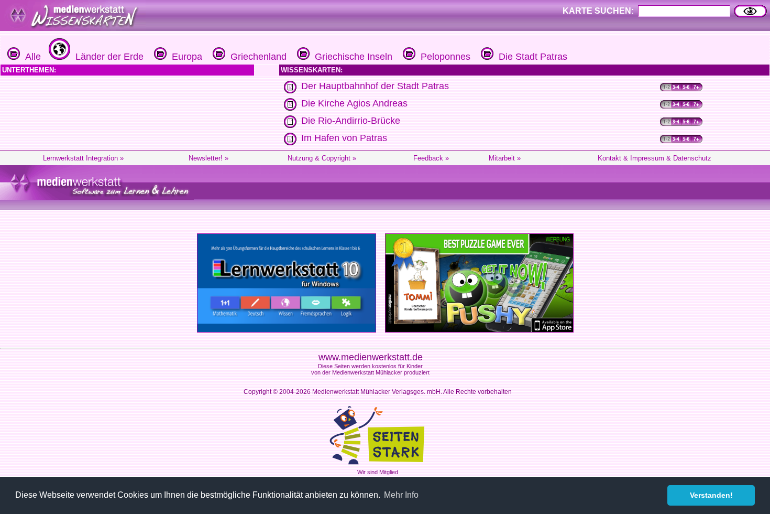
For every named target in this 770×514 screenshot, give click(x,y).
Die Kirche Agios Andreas (354, 103)
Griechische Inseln (351, 56)
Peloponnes (442, 56)
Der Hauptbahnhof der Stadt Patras (375, 86)
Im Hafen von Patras (344, 138)
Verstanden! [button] (711, 495)
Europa (184, 56)
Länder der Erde (107, 56)
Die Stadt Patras (530, 56)
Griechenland (256, 56)
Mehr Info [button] (401, 494)
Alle (30, 56)
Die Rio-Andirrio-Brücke (350, 120)
